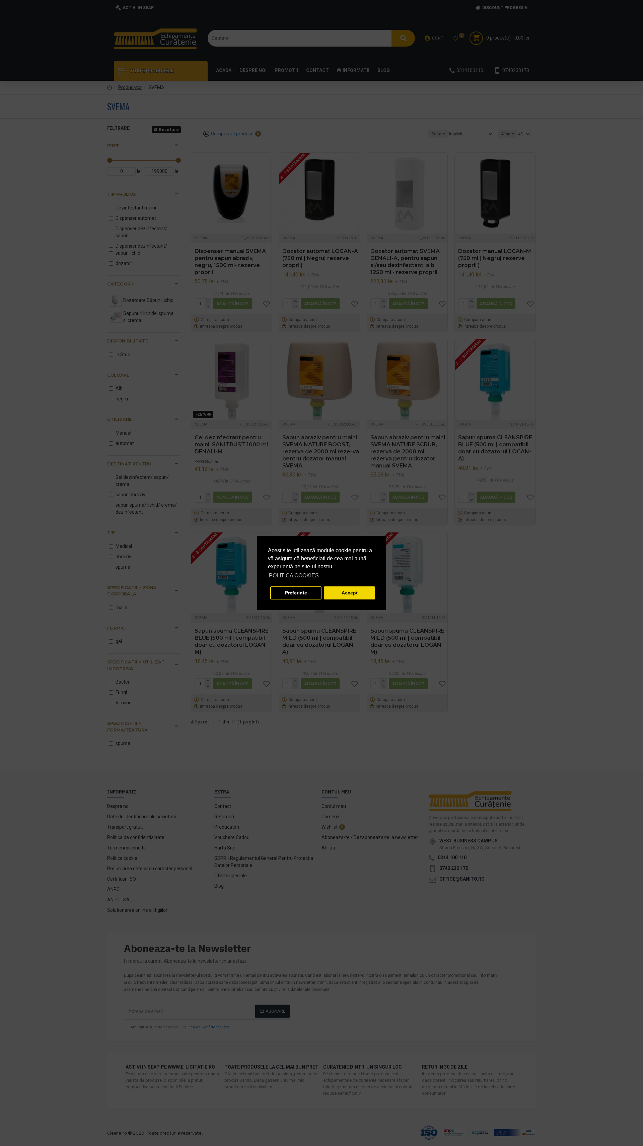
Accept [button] (350, 592)
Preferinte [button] (296, 592)
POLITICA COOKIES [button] (294, 575)
